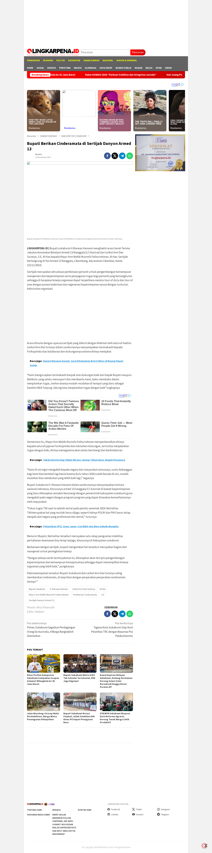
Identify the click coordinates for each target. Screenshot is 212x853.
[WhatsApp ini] (129, 156)
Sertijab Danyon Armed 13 (41, 600)
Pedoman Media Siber (38, 814)
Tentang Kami (34, 810)
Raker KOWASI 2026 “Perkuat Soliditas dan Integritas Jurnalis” (97, 74)
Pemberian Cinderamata (85, 594)
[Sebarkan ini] (107, 156)
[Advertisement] (106, 23)
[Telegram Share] (122, 156)
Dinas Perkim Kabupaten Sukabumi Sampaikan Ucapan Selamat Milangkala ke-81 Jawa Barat (43, 679)
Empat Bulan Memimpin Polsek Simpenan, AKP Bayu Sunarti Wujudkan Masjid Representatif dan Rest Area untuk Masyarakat (64, 824)
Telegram (165, 814)
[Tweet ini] (114, 156)
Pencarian (138, 52)
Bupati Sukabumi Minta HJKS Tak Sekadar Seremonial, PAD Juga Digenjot (79, 678)
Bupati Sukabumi (37, 589)
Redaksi (56, 810)
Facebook (115, 809)
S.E (102, 594)
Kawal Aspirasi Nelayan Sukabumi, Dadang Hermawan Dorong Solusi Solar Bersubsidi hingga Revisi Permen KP (116, 681)
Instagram (165, 809)
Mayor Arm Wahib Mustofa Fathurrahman (49, 594)
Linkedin (114, 814)
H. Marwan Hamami (59, 589)
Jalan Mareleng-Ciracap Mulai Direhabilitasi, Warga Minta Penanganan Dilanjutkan (43, 716)
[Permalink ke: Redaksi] (30, 155)
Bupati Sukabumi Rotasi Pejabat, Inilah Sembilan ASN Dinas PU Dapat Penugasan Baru (79, 718)
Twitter (139, 809)
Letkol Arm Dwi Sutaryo (83, 589)
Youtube (139, 814)
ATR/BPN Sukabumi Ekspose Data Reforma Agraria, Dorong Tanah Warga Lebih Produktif (115, 718)
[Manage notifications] (204, 845)
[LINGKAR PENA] (53, 52)
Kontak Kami (84, 810)
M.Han (103, 589)
